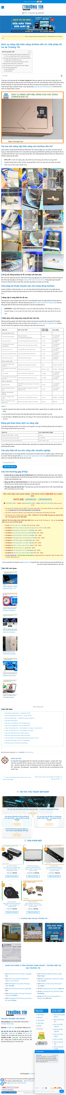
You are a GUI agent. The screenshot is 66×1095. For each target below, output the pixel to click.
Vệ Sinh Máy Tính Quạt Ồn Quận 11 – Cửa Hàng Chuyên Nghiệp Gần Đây (17, 829)
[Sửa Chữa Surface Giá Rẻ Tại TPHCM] (11, 178)
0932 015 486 (13, 1033)
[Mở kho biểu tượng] (63, 1088)
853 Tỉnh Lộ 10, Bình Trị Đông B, (25, 552)
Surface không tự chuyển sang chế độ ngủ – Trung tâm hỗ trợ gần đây (10, 588)
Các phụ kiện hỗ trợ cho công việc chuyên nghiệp (15, 65)
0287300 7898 (10, 503)
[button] (2, 7)
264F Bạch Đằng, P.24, (22, 540)
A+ (44, 1088)
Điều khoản (41, 1014)
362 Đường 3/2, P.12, (21, 547)
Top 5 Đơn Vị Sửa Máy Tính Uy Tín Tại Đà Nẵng (17, 740)
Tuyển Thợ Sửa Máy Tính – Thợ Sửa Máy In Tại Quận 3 (19, 730)
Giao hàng (40, 1023)
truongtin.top (10, 1027)
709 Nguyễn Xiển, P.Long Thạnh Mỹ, (25, 537)
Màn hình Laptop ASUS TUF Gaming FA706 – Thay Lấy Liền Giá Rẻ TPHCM (33, 869)
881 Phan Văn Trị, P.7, (18, 525)
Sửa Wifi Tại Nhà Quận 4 (11, 720)
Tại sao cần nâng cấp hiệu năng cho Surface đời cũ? (16, 54)
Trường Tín (5, 36)
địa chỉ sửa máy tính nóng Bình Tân (46, 323)
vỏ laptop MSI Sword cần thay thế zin (34, 280)
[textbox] (47, 1091)
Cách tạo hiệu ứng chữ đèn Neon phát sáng (16, 743)
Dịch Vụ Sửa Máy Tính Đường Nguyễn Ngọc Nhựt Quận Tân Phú (21, 738)
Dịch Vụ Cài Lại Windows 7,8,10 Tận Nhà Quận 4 (17, 723)
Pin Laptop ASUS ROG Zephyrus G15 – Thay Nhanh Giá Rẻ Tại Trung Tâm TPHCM (54, 869)
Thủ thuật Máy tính (14, 36)
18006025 (30, 499)
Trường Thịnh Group (7, 1023)
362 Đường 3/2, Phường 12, (53, 988)
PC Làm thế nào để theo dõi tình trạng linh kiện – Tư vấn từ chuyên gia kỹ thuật (33, 809)
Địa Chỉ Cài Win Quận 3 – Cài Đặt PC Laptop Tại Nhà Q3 (19, 718)
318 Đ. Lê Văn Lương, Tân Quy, (23, 545)
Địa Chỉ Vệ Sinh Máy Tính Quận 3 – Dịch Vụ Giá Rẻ (18, 715)
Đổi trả (39, 1026)
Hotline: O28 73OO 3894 (30, 1)
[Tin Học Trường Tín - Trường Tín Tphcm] (33, 7)
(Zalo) (33, 503)
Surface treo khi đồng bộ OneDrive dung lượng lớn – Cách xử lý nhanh (10, 675)
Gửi (62, 1091)
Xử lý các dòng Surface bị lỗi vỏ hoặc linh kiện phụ (18, 56)
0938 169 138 (44, 503)
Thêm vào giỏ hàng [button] (12, 876)
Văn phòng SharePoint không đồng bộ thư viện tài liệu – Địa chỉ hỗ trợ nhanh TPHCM (17, 818)
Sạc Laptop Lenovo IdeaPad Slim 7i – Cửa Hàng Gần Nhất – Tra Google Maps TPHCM (11, 869)
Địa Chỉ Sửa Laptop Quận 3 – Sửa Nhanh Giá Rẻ (17, 713)
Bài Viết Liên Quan (10, 69)
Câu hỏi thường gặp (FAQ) (10, 67)
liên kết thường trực (29, 752)
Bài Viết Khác (9, 71)
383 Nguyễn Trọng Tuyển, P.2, (23, 530)
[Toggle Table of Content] (29, 52)
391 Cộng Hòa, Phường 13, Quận (24, 532)
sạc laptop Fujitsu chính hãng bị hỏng (45, 302)
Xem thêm (33, 813)
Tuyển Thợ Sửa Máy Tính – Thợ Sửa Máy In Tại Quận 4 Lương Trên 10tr (24, 728)
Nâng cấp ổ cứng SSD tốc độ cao (14, 60)
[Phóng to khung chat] (60, 1051)
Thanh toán (41, 1020)
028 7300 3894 (12, 1092)
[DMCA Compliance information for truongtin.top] (41, 1043)
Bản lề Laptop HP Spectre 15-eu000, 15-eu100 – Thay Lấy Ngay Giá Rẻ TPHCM (33, 905)
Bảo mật (40, 1017)
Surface (22, 36)
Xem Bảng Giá (30, 1081)
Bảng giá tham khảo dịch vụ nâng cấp (13, 63)
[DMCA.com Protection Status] (41, 1035)
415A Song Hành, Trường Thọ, (23, 535)
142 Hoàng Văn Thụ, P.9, (23, 550)
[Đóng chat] (62, 1051)
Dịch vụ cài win (58, 1039)
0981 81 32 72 (27, 1033)
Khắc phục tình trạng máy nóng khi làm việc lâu (17, 61)
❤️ (59, 1088)
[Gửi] (61, 75)
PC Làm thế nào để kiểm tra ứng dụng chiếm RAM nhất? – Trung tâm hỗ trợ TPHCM (49, 818)
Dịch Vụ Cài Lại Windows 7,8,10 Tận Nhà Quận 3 (17, 725)
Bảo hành (40, 1029)
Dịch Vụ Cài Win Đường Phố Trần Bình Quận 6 (17, 733)
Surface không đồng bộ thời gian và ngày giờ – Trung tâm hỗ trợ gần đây (10, 610)
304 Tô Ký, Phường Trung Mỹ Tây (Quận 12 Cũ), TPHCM (28, 527)
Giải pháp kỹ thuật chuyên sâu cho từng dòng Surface (17, 58)
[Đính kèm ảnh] (36, 1088)
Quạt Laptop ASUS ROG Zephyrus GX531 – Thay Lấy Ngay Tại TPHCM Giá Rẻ (12, 905)
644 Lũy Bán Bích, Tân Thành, (23, 542)
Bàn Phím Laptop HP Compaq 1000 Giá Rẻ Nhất (17, 735)
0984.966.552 (26, 503)
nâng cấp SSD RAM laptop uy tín (43, 86)
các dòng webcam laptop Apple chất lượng (33, 456)
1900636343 (45, 499)
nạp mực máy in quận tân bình (17, 1083)
